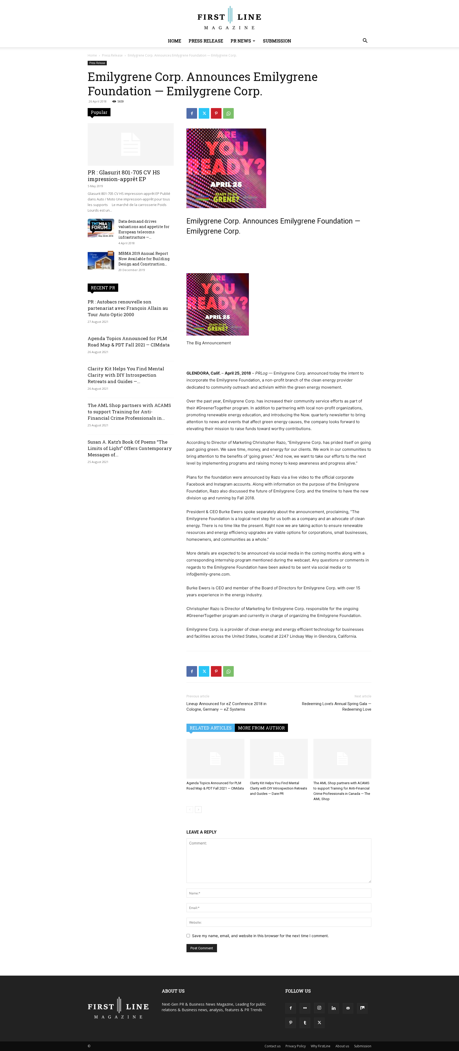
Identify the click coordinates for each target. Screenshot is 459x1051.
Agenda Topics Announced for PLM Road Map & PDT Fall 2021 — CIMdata (129, 341)
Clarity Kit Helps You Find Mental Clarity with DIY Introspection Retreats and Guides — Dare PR (278, 788)
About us (342, 1046)
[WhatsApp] (228, 113)
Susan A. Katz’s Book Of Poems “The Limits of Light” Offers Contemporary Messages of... (130, 448)
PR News (241, 41)
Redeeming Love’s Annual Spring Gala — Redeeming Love (336, 706)
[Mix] (362, 1008)
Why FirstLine (320, 1046)
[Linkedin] (333, 1008)
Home (174, 41)
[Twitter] (204, 113)
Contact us (272, 1046)
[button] (365, 41)
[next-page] (198, 809)
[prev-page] (189, 809)
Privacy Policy (296, 1046)
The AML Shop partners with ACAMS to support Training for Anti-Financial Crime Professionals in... (129, 411)
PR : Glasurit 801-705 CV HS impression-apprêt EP (124, 176)
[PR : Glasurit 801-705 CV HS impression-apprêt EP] (131, 144)
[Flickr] (305, 1008)
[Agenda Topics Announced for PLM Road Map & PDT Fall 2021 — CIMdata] (215, 759)
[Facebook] (191, 113)
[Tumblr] (305, 1023)
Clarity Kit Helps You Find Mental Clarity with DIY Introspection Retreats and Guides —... (126, 375)
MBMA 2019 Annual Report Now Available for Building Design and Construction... (143, 259)
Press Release (206, 41)
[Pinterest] (216, 113)
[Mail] (348, 1008)
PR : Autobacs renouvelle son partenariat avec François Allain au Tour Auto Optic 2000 (128, 308)
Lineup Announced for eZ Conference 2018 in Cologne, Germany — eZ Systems (226, 706)
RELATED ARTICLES (211, 728)
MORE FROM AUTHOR (261, 728)
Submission (277, 41)
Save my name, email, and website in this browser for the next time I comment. (260, 935)
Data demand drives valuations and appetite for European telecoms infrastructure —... (143, 229)
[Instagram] (319, 1008)
